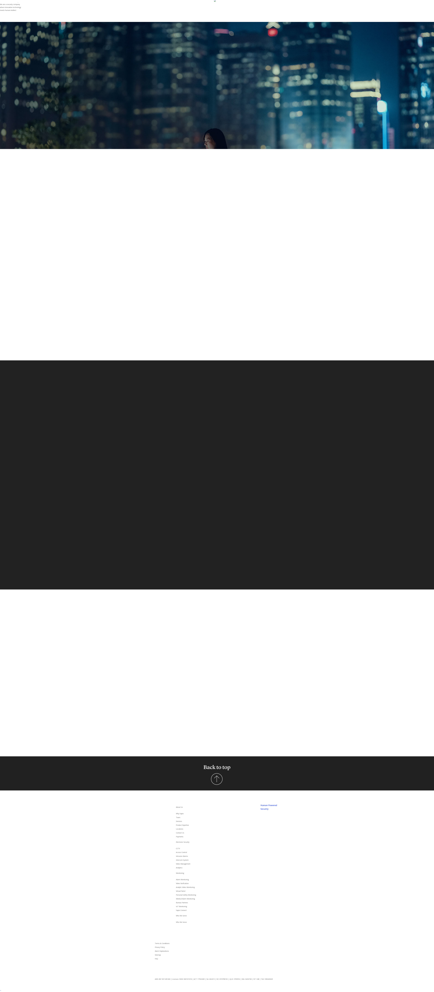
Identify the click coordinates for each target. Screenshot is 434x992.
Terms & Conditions (162, 943)
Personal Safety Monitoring (186, 895)
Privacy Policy (160, 947)
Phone (197, 637)
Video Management (183, 864)
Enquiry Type (199, 651)
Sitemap (158, 955)
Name (197, 608)
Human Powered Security (269, 807)
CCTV (178, 848)
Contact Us (180, 833)
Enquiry (197, 665)
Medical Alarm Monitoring (185, 899)
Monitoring (180, 873)
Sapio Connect (181, 910)
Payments (179, 837)
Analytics (179, 868)
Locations (179, 829)
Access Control (181, 852)
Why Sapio (180, 813)
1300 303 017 (172, 669)
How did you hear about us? (205, 707)
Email (197, 623)
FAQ (156, 959)
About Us (179, 807)
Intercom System (182, 860)
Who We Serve (181, 916)
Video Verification (182, 883)
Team (178, 817)
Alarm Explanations (162, 951)
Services (179, 821)
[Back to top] (217, 990)
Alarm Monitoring (182, 879)
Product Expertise (182, 825)
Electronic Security (182, 842)
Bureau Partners (182, 903)
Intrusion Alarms (182, 856)
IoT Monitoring (181, 906)
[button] (175, 454)
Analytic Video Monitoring (185, 887)
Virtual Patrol (180, 891)
